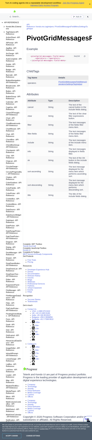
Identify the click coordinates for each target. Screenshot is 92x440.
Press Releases (33, 391)
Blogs (29, 280)
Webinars (31, 282)
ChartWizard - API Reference (13, 130)
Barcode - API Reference (11, 76)
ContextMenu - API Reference (13, 205)
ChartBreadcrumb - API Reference (13, 124)
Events (30, 290)
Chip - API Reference (10, 157)
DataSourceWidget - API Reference (13, 216)
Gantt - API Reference (10, 326)
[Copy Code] (84, 56)
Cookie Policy (44, 429)
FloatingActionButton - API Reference (14, 315)
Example (32, 49)
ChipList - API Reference (11, 162)
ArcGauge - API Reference (12, 54)
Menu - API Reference (10, 398)
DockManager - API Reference (13, 254)
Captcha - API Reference (11, 108)
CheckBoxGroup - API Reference (13, 146)
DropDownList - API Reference (14, 270)
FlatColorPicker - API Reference (12, 309)
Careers (30, 395)
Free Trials (31, 260)
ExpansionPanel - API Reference (13, 286)
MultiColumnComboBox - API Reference (13, 404)
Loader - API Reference (11, 376)
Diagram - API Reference (11, 243)
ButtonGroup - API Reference (13, 98)
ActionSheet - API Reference (13, 38)
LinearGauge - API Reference (13, 360)
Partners (30, 286)
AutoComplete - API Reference (14, 60)
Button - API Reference (10, 92)
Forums (30, 278)
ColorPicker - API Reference (13, 194)
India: (41, 315)
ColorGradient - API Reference (13, 184)
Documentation (33, 274)
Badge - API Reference (10, 71)
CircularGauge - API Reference (12, 167)
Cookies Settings (33, 436)
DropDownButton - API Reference (13, 264)
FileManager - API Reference (13, 291)
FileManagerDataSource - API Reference (13, 298)
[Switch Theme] (88, 16)
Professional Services (36, 284)
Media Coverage (34, 393)
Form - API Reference (10, 320)
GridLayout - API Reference (12, 336)
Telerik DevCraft (29, 246)
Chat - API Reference (10, 135)
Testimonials (32, 301)
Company (31, 385)
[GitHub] (33, 337)
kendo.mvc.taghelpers (45, 27)
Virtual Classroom (34, 288)
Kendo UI (27, 250)
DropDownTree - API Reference (12, 275)
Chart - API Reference (10, 119)
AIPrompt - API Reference (12, 44)
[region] (46, 431)
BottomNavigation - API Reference (13, 81)
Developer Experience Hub (38, 270)
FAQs (29, 292)
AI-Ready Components (43, 254)
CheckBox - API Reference (12, 141)
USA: (41, 311)
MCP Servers (28, 254)
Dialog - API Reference (10, 248)
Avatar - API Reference (10, 65)
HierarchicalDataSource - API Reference (14, 343)
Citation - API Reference (11, 178)
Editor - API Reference (10, 280)
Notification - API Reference (12, 421)
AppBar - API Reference (11, 49)
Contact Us (31, 309)
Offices (30, 397)
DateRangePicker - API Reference (13, 232)
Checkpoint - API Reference (12, 151)
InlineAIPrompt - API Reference (12, 354)
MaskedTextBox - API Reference (13, 387)
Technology (32, 387)
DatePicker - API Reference (12, 227)
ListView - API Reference (11, 371)
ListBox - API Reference (11, 365)
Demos (30, 272)
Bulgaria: (42, 317)
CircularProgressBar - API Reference (14, 173)
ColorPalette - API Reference (13, 189)
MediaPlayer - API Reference (13, 392)
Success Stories (33, 299)
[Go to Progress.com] (30, 370)
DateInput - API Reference (12, 221)
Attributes (33, 94)
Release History (33, 276)
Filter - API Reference (10, 304)
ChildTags (33, 71)
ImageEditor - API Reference (13, 349)
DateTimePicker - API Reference (13, 237)
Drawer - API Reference (11, 259)
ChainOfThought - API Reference (13, 114)
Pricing (30, 262)
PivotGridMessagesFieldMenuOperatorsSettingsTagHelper (72, 83)
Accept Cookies (12, 436)
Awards (30, 389)
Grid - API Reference (10, 331)
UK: (41, 313)
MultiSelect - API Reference (12, 410)
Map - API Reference (10, 381)
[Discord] (33, 340)
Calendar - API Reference (12, 103)
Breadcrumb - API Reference (13, 87)
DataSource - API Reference (13, 211)
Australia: (42, 319)
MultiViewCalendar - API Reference (13, 416)
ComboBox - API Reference (12, 200)
